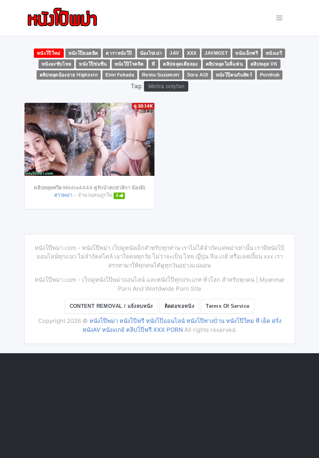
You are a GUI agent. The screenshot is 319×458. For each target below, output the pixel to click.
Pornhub (270, 75)
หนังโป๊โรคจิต (129, 64)
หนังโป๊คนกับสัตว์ (234, 75)
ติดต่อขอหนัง (180, 306)
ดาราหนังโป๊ (119, 53)
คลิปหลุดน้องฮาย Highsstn (69, 75)
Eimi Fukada (119, 75)
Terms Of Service (227, 306)
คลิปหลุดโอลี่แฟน (224, 64)
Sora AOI (197, 75)
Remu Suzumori (160, 75)
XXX (192, 53)
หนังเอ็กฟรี (246, 53)
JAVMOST (216, 53)
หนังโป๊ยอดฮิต (83, 53)
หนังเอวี (274, 53)
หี (153, 64)
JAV (174, 53)
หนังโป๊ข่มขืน (93, 64)
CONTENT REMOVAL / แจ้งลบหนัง (111, 306)
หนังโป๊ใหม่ (49, 53)
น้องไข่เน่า (151, 53)
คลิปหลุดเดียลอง (180, 64)
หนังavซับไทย (57, 64)
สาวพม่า (63, 195)
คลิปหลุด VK (264, 64)
